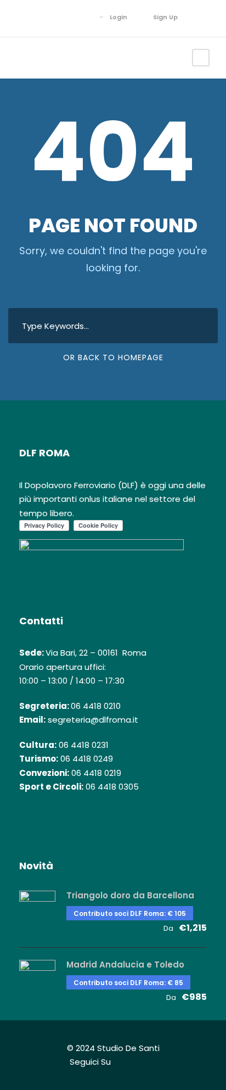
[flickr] (67, 17)
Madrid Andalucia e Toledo (125, 964)
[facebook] (50, 17)
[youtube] (83, 17)
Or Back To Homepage (113, 357)
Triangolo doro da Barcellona (130, 895)
